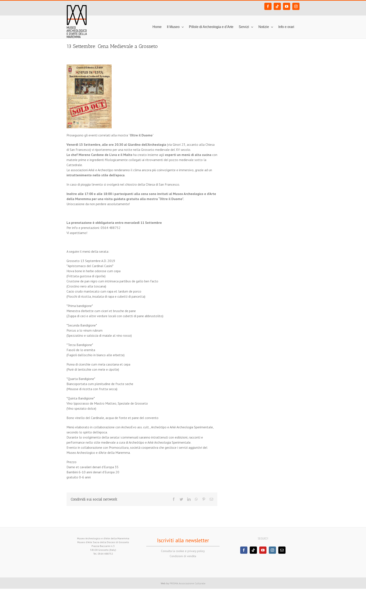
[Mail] (282, 550)
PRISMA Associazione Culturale (187, 583)
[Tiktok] (253, 550)
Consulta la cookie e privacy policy (183, 551)
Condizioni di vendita (183, 556)
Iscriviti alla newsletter (183, 540)
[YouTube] (262, 550)
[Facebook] (243, 550)
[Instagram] (272, 550)
